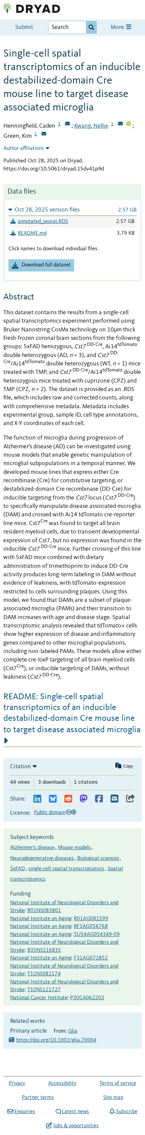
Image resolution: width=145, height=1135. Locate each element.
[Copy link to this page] (130, 799)
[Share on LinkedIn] (37, 799)
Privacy (17, 1083)
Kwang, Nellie (91, 126)
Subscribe (126, 1111)
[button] (72, 209)
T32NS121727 (44, 990)
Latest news (75, 1111)
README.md (32, 233)
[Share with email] (114, 799)
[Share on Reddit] (68, 799)
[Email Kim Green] (44, 134)
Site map (113, 1097)
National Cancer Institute (38, 998)
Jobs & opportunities (75, 1126)
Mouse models (74, 847)
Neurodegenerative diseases (42, 858)
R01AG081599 (91, 918)
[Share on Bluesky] (53, 799)
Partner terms (38, 1097)
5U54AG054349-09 (97, 934)
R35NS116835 (44, 950)
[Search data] (91, 27)
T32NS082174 (44, 974)
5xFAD (17, 869)
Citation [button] (20, 767)
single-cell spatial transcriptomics (66, 869)
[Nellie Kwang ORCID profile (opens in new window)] (128, 124)
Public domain (49, 812)
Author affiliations (23, 148)
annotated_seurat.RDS (43, 221)
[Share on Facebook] (99, 799)
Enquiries (24, 1111)
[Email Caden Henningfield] (67, 124)
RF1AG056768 (91, 926)
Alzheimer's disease (32, 847)
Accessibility (62, 1083)
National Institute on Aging (40, 918)
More (118, 27)
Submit (24, 27)
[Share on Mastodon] (83, 799)
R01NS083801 (44, 910)
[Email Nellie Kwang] (120, 124)
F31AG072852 (91, 958)
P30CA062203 (87, 998)
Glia (72, 1031)
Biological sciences (98, 858)
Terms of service (117, 1083)
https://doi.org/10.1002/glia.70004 (56, 1040)
